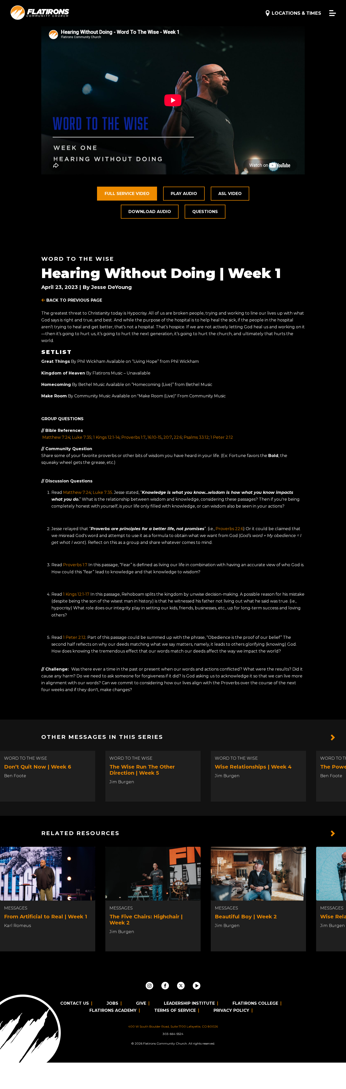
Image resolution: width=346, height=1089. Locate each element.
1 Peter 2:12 (221, 437)
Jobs (112, 1003)
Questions (205, 211)
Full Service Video (127, 193)
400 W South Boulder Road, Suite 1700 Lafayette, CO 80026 (173, 1026)
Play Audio (184, 193)
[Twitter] (181, 985)
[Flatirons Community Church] (40, 12)
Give (141, 1003)
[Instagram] (149, 985)
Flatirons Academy (113, 1010)
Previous (321, 738)
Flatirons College (255, 1003)
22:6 (178, 437)
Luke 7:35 (81, 437)
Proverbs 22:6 (229, 528)
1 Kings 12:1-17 (76, 594)
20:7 (167, 437)
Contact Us (74, 1003)
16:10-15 (154, 437)
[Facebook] (165, 985)
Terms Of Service (175, 1010)
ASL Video (230, 193)
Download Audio (149, 211)
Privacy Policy (231, 1010)
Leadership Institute (189, 1003)
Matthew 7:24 (56, 437)
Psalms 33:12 (196, 437)
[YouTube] (196, 985)
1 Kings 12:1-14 (106, 437)
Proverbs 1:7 (133, 437)
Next (333, 738)
